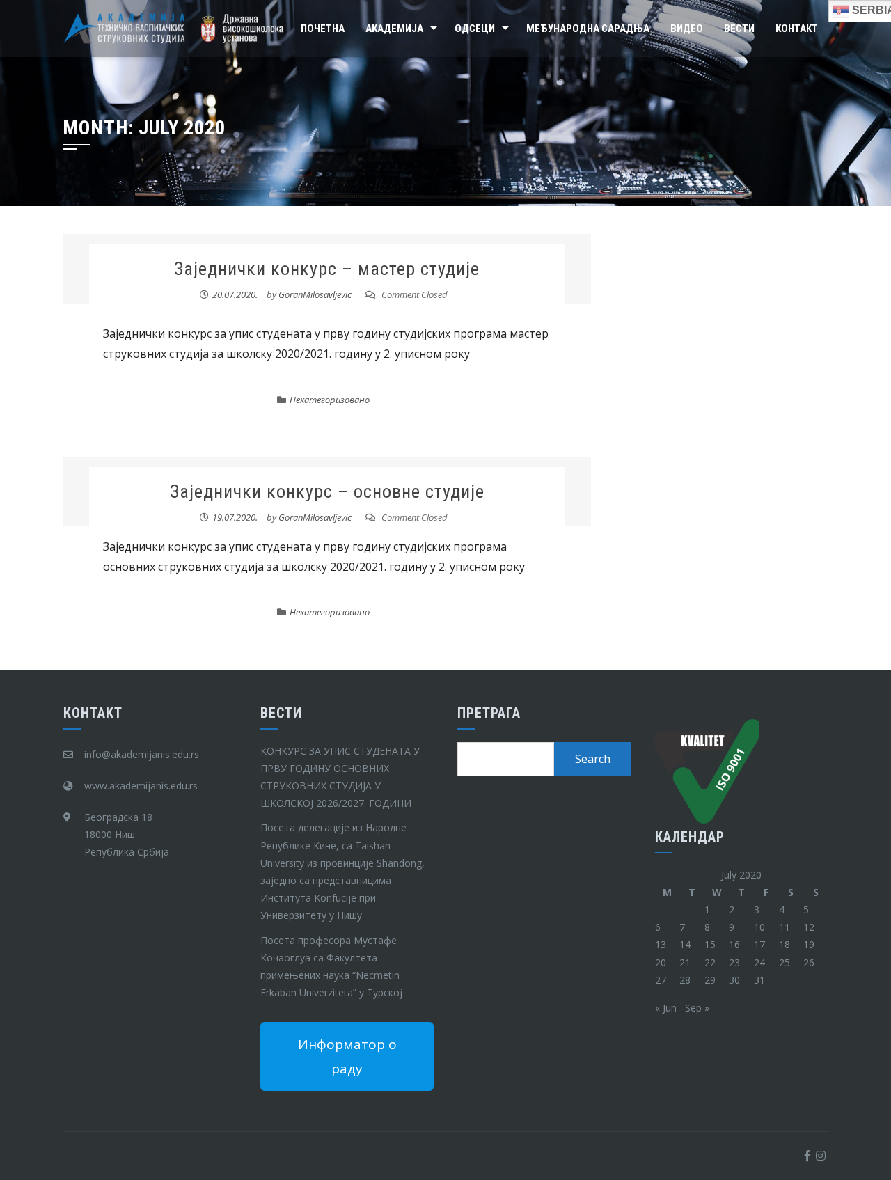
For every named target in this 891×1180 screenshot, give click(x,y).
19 (808, 944)
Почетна (323, 28)
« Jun (666, 1007)
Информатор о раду (347, 1056)
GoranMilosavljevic (315, 294)
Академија (394, 28)
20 (660, 962)
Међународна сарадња (587, 28)
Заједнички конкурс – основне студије (327, 491)
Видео (686, 28)
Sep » (697, 1007)
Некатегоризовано (330, 399)
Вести (739, 28)
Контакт (796, 28)
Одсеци (475, 28)
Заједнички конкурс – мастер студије (327, 268)
